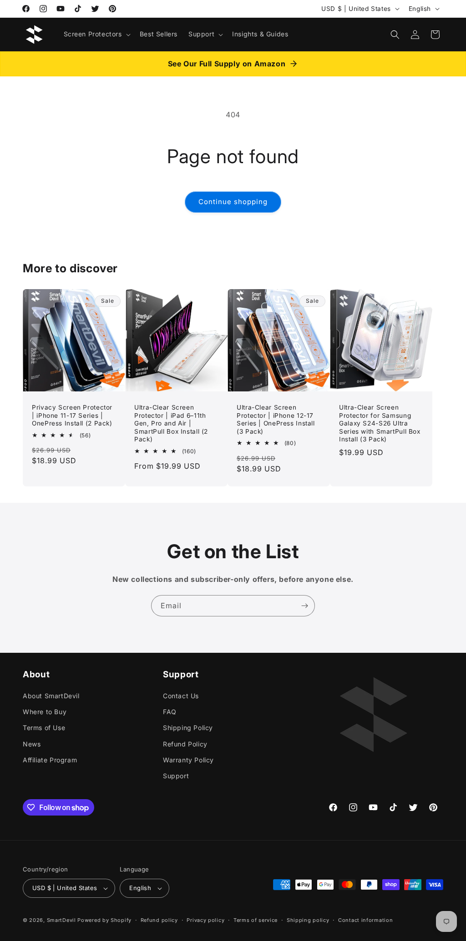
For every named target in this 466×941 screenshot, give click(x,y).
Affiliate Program (50, 760)
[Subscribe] (304, 605)
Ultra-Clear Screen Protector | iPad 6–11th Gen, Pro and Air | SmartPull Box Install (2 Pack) (171, 423)
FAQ (170, 712)
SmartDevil (61, 920)
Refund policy (159, 920)
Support (176, 776)
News (32, 744)
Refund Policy (185, 744)
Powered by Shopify (104, 920)
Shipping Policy (188, 727)
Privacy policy (205, 920)
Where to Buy (44, 712)
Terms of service (255, 920)
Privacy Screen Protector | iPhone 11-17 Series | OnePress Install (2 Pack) (72, 415)
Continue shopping (233, 201)
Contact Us (181, 696)
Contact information (365, 920)
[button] (96, 34)
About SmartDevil (51, 696)
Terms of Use (44, 727)
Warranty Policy (188, 760)
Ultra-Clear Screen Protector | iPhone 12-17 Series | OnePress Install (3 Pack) (276, 419)
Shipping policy (308, 920)
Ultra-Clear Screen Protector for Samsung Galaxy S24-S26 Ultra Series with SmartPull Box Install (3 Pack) (379, 423)
